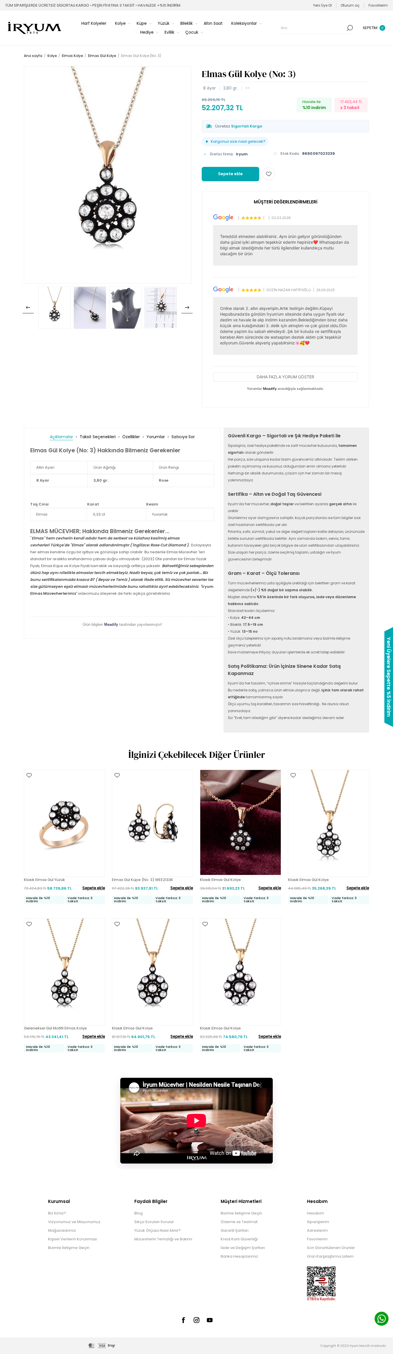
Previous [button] (28, 307)
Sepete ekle (230, 174)
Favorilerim (317, 1239)
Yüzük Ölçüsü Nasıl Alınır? (157, 1230)
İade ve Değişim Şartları (243, 1247)
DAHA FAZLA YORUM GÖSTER (285, 376)
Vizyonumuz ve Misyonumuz (74, 1222)
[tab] (61, 437)
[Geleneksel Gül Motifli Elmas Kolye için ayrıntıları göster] (64, 972)
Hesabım (315, 1213)
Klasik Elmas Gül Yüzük (44, 879)
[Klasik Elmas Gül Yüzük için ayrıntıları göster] (64, 823)
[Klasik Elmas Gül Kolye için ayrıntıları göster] (240, 823)
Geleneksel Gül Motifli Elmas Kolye (55, 1028)
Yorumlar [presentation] (155, 437)
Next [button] (187, 307)
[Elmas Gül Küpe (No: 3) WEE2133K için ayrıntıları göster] (152, 823)
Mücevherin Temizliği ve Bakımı (163, 1239)
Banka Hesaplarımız (239, 1256)
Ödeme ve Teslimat (239, 1222)
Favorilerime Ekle (268, 173)
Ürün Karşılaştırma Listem (330, 1256)
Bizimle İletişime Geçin (68, 1247)
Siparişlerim (318, 1222)
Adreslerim (317, 1230)
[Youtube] (209, 1320)
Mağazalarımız (62, 1230)
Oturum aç (350, 5)
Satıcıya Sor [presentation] (183, 437)
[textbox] (312, 28)
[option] (54, 308)
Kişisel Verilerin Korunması (72, 1239)
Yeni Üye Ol (322, 5)
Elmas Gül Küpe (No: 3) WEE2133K (142, 879)
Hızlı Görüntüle (29, 783)
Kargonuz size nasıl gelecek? (238, 141)
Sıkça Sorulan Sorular (154, 1222)
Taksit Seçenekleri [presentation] (98, 437)
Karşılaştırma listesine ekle (29, 792)
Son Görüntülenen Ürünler (331, 1247)
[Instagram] (196, 1320)
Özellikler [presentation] (131, 437)
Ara (350, 28)
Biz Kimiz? (57, 1213)
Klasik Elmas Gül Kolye (220, 879)
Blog (138, 1213)
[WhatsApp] (381, 1319)
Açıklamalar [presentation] (61, 437)
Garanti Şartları (235, 1230)
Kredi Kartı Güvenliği (239, 1239)
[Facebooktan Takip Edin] (183, 1320)
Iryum (242, 154)
